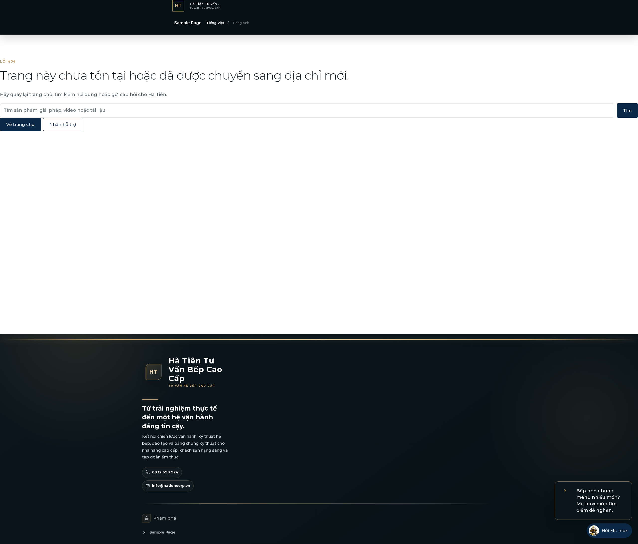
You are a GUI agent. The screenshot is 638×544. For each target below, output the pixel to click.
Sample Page (188, 22)
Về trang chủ (20, 124)
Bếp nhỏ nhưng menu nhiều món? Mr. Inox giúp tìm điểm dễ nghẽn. (598, 500)
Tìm (627, 110)
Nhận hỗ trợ (62, 124)
